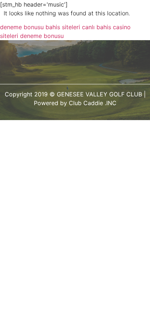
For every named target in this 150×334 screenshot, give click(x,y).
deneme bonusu (22, 27)
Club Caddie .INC (93, 103)
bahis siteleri (63, 27)
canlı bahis (96, 27)
